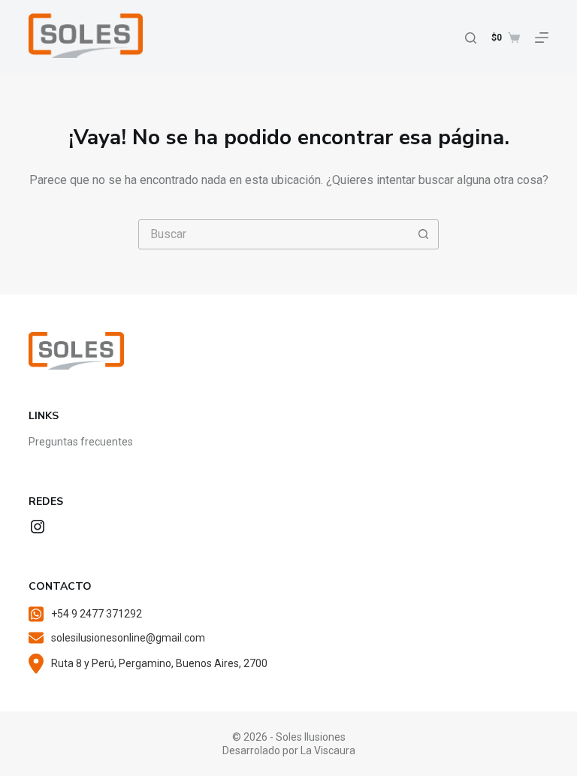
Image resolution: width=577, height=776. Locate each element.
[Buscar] (470, 38)
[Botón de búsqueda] (423, 234)
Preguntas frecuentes (81, 442)
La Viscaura (328, 750)
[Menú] (541, 37)
